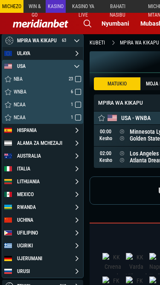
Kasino (56, 6)
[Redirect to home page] (40, 23)
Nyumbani (115, 23)
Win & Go (35, 8)
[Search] (87, 23)
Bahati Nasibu (117, 8)
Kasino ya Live (83, 8)
